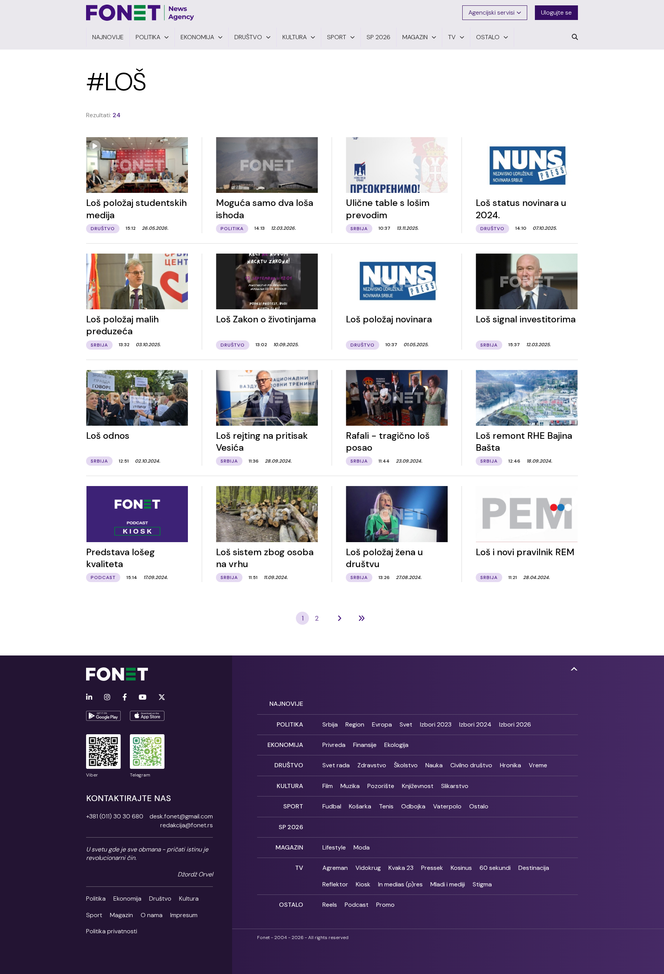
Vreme (538, 765)
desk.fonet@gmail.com (181, 816)
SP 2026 (291, 827)
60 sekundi (495, 868)
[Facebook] (125, 697)
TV (299, 868)
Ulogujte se (556, 12)
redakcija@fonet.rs (186, 825)
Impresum (184, 915)
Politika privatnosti (111, 931)
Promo (385, 905)
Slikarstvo (454, 786)
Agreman (335, 868)
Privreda (333, 745)
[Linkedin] (89, 697)
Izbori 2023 (436, 724)
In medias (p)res (400, 884)
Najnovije (286, 704)
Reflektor (335, 884)
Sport (94, 915)
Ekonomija (127, 898)
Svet (406, 724)
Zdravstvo (371, 765)
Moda (362, 847)
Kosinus (461, 868)
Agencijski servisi (491, 12)
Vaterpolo (447, 806)
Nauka (434, 765)
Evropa (382, 724)
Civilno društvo (471, 765)
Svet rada (336, 765)
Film (327, 786)
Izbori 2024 (475, 724)
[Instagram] (107, 697)
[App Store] (147, 716)
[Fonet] (140, 13)
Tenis (386, 806)
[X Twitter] (161, 697)
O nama (152, 915)
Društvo (160, 898)
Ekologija (396, 745)
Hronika (510, 765)
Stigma (482, 884)
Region (354, 724)
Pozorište (380, 786)
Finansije (365, 745)
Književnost (417, 786)
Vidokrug (368, 868)
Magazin (121, 915)
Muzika (350, 786)
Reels (329, 905)
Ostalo (478, 806)
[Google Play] (103, 716)
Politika (96, 898)
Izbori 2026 (515, 724)
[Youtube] (142, 697)
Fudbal (331, 806)
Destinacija (533, 868)
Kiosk (363, 884)
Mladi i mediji (447, 884)
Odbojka (413, 806)
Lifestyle (334, 847)
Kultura (189, 898)
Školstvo (406, 765)
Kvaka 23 (400, 868)
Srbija (330, 724)
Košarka (360, 806)
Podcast (357, 905)
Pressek (432, 868)
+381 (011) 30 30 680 (114, 816)
